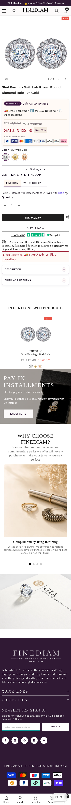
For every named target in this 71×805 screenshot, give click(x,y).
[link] (19, 799)
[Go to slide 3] (37, 564)
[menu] (4, 11)
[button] (59, 79)
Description (35, 269)
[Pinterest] (24, 740)
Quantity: (8, 197)
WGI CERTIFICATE (33, 183)
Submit (55, 726)
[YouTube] (43, 740)
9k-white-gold (31, 366)
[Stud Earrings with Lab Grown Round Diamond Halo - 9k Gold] (35, 332)
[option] (35, 3)
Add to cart (33, 218)
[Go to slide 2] (34, 564)
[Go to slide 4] (41, 564)
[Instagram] (14, 740)
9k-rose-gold (40, 366)
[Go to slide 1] (30, 564)
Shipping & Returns (35, 280)
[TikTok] (34, 740)
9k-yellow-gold (35, 366)
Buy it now (35, 228)
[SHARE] (66, 217)
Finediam (35, 350)
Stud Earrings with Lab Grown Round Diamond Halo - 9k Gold (35, 354)
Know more (18, 414)
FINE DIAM (12, 183)
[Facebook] (5, 740)
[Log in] (57, 11)
